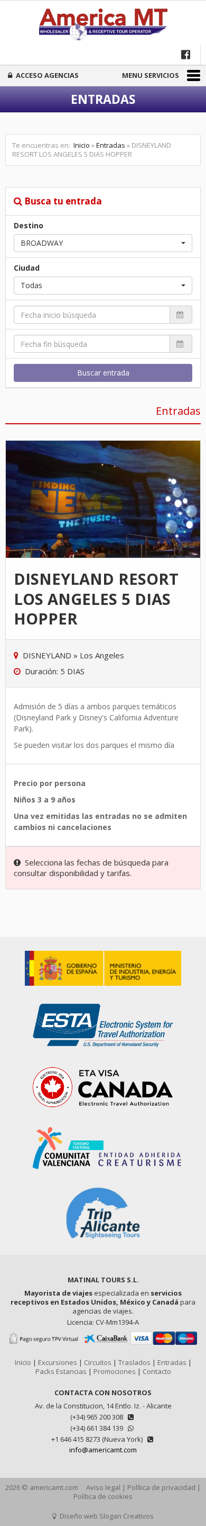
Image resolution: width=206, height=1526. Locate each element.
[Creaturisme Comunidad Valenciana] (103, 1174)
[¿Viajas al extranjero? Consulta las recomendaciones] (103, 991)
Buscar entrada (103, 373)
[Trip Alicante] (103, 1245)
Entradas (110, 145)
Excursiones (57, 1362)
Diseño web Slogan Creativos (106, 1516)
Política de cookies (103, 1496)
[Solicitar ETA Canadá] (103, 1114)
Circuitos (97, 1362)
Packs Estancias (61, 1371)
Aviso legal (103, 1487)
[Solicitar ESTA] (103, 1052)
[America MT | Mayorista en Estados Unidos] (103, 25)
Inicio (81, 145)
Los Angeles (102, 655)
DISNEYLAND (47, 655)
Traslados (134, 1362)
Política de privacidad (161, 1487)
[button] (103, 243)
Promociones (114, 1371)
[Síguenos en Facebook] (186, 54)
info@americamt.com (103, 1449)
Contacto (157, 1371)
